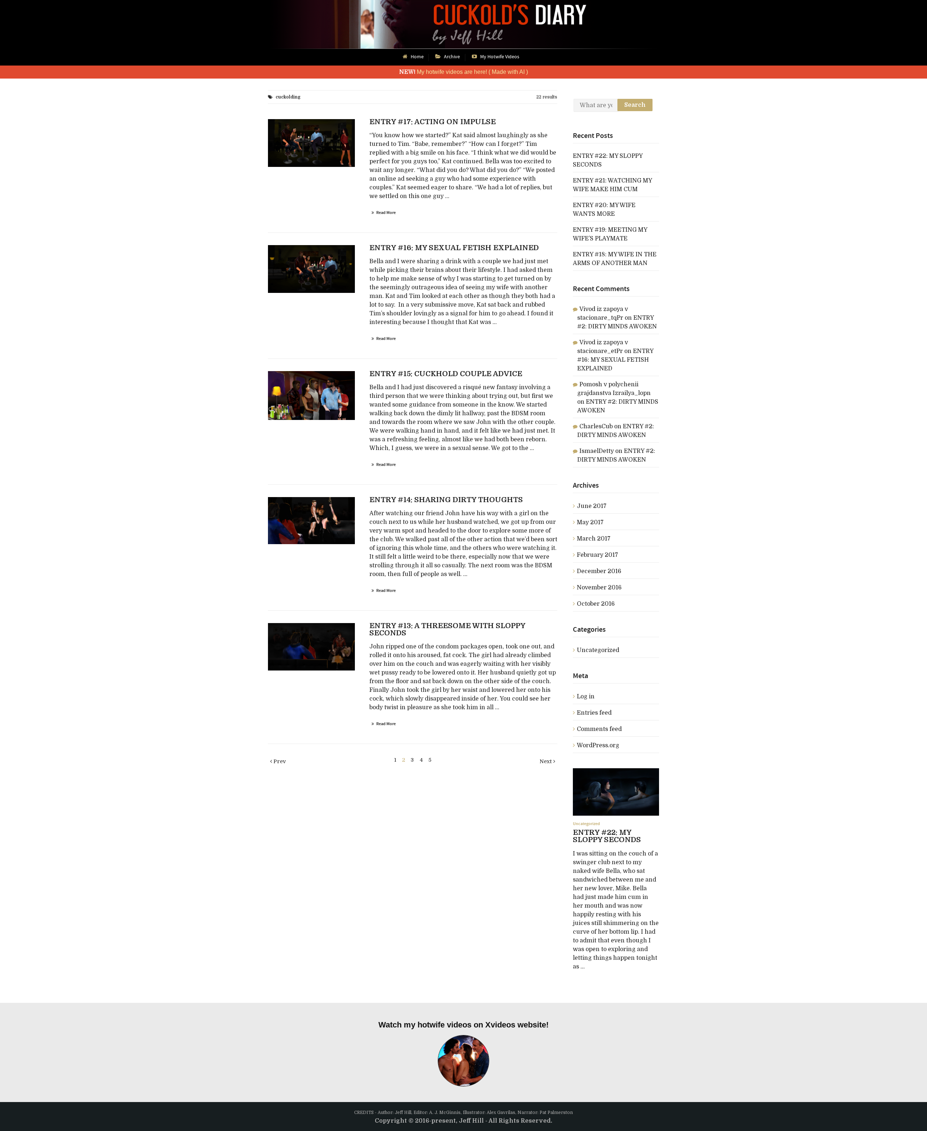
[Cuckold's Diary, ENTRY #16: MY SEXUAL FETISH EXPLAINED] (311, 269)
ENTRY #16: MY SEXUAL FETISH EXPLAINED (615, 360)
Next (546, 761)
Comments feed (599, 729)
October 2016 (596, 604)
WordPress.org (598, 745)
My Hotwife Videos (499, 56)
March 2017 (594, 538)
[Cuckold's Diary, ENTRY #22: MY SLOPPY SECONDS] (616, 792)
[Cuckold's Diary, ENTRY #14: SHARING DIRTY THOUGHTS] (311, 520)
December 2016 (599, 571)
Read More (386, 212)
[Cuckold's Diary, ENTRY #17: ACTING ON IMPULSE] (311, 143)
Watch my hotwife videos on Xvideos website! (463, 1024)
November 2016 (599, 587)
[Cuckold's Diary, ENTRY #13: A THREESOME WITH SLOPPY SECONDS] (311, 646)
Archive (452, 56)
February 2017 (597, 555)
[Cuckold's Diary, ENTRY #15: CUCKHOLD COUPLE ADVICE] (311, 395)
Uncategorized (598, 650)
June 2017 (592, 506)
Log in (586, 696)
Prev (279, 761)
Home (417, 56)
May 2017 (590, 522)
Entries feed (594, 713)
